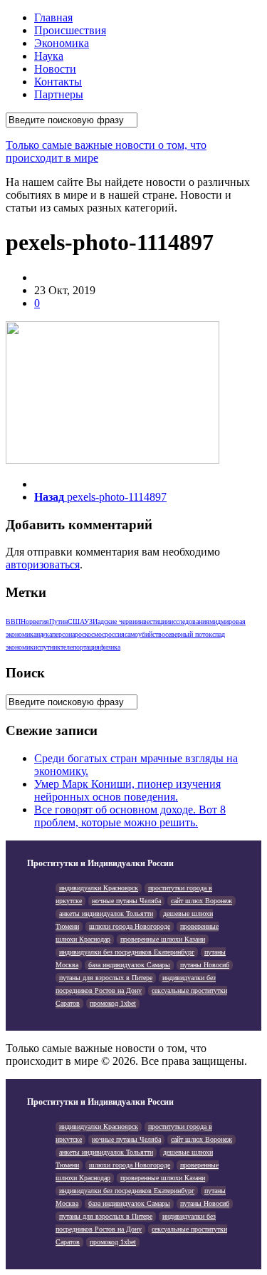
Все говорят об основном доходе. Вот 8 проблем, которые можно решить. (130, 815)
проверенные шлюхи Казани (162, 939)
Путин (58, 621)
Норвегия (35, 621)
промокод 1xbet (113, 1003)
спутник (49, 647)
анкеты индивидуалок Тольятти (106, 913)
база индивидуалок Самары (129, 965)
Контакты (58, 82)
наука (44, 634)
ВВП (13, 621)
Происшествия (70, 30)
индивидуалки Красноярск (98, 888)
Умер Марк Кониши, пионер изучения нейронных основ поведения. (127, 790)
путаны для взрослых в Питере (105, 978)
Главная (53, 17)
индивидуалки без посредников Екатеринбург (126, 952)
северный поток (188, 634)
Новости (55, 69)
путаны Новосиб (204, 965)
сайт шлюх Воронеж (201, 901)
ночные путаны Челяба (126, 901)
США (76, 621)
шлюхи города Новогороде (129, 926)
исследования (189, 621)
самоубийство (145, 634)
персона (63, 634)
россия (115, 634)
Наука (48, 56)
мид (215, 621)
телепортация (80, 647)
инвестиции (152, 621)
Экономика (61, 43)
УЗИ (91, 621)
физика (110, 647)
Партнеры (58, 94)
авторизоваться (43, 564)
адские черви (117, 621)
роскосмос (90, 634)
